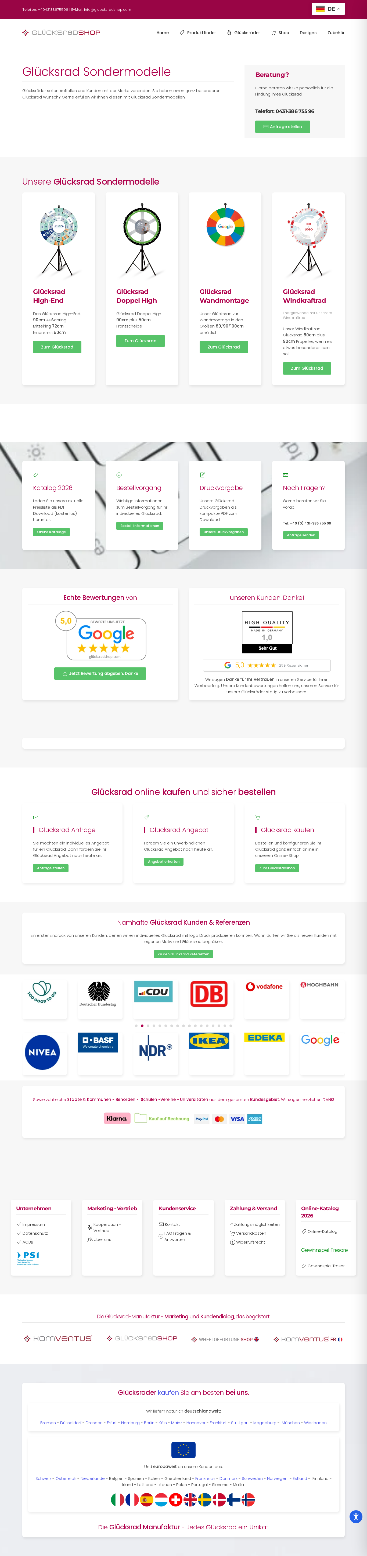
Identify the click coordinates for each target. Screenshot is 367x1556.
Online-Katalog (322, 1231)
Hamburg (130, 1422)
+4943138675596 (53, 9)
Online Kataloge (51, 531)
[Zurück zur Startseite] (61, 32)
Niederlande (93, 1478)
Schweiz (43, 1478)
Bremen (48, 1422)
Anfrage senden (301, 535)
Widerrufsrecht (250, 1242)
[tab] (136, 1026)
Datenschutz (35, 1233)
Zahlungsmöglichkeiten (257, 1224)
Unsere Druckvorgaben (224, 531)
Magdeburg (264, 1422)
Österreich (66, 1478)
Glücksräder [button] (247, 33)
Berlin (149, 1422)
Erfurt (112, 1422)
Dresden (94, 1422)
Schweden (252, 1478)
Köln (163, 1422)
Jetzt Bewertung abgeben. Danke (103, 673)
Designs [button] (308, 33)
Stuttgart (240, 1422)
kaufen (168, 1392)
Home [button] (163, 33)
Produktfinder (201, 33)
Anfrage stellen (286, 126)
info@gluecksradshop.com (107, 9)
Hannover (196, 1422)
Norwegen (277, 1478)
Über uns (102, 1239)
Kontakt (172, 1224)
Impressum (34, 1224)
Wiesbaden (315, 1422)
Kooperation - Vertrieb (107, 1227)
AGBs (28, 1242)
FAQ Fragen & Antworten (177, 1236)
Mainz (176, 1422)
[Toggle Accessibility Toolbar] (356, 1517)
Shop (284, 33)
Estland (300, 1478)
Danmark (229, 1478)
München (291, 1422)
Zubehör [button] (336, 33)
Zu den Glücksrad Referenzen (183, 954)
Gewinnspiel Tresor (326, 1266)
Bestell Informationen (139, 525)
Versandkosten (251, 1233)
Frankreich (205, 1478)
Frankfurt (218, 1422)
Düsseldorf (70, 1422)
